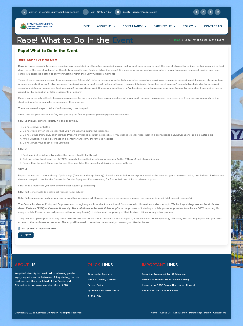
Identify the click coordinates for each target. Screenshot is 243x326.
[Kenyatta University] (36, 26)
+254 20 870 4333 (102, 12)
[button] (106, 26)
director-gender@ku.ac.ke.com (139, 12)
